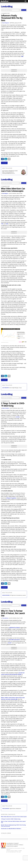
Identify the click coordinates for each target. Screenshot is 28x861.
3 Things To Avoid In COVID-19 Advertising (10, 819)
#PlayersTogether (11, 498)
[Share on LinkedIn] (5, 159)
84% (7, 223)
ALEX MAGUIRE (5, 387)
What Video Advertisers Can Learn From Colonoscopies (14, 816)
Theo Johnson (5, 618)
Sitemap (21, 844)
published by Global (14, 627)
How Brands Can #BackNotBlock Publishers (11, 828)
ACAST (10, 643)
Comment (4, 162)
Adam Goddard (5, 408)
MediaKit (16, 843)
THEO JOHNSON (5, 808)
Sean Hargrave (5, 22)
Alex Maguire (5, 193)
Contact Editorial (9, 844)
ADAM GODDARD (5, 595)
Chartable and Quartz (14, 639)
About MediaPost (9, 843)
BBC (22, 56)
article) (18, 417)
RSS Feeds (16, 844)
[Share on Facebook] (2, 159)
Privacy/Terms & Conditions (12, 846)
